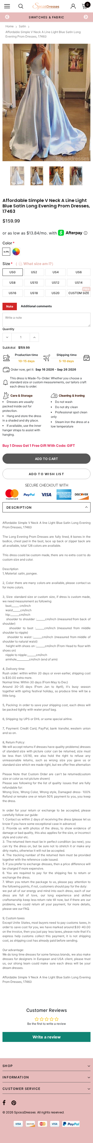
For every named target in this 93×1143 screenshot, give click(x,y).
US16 (12, 293)
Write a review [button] (46, 1036)
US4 (56, 272)
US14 (79, 282)
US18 (34, 293)
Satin (22, 26)
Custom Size (78, 293)
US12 (55, 282)
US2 (34, 272)
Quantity (8, 329)
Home (9, 26)
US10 (34, 282)
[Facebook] (4, 1102)
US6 (79, 272)
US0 (12, 272)
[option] (46, 102)
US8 (12, 282)
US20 (56, 293)
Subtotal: (9, 347)
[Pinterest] (13, 1102)
